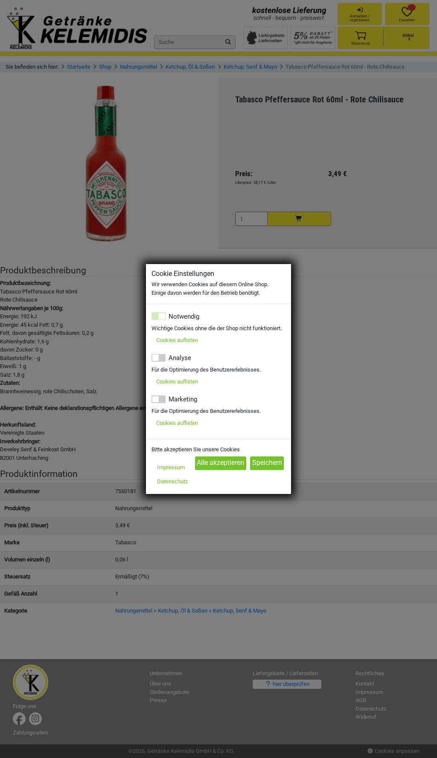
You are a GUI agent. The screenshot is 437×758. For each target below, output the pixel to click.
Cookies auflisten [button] (177, 340)
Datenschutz (172, 481)
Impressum (171, 467)
